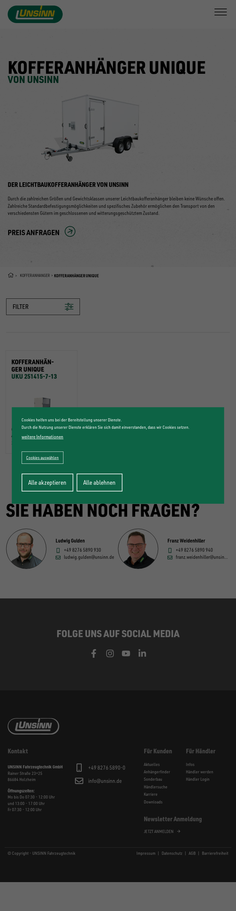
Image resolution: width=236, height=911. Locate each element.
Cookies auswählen (42, 457)
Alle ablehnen (99, 482)
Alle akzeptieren (47, 482)
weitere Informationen (42, 437)
